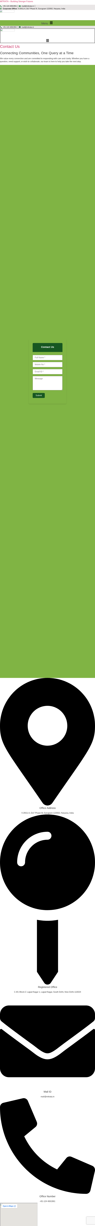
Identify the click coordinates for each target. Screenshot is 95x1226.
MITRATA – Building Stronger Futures (16, 1)
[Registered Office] (47, 984)
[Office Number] (47, 1193)
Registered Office (47, 987)
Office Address (47, 808)
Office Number (47, 1196)
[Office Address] (47, 805)
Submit (39, 395)
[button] (47, 23)
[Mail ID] (47, 1088)
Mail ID (47, 1091)
